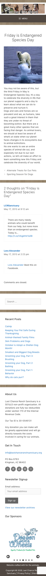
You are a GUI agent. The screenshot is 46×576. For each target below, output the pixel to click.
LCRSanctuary (11, 205)
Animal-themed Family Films (19, 337)
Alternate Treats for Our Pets (21, 170)
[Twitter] (13, 469)
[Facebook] (7, 469)
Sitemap (35, 573)
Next (38, 557)
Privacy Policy (24, 573)
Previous (8, 557)
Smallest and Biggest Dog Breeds (22, 352)
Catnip (8, 326)
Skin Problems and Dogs (17, 341)
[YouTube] (19, 469)
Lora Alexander (12, 250)
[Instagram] (30, 469)
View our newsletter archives (20, 507)
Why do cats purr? (14, 377)
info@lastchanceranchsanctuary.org (23, 452)
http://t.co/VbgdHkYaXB (20, 236)
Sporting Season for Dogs (20, 174)
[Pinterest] (25, 469)
